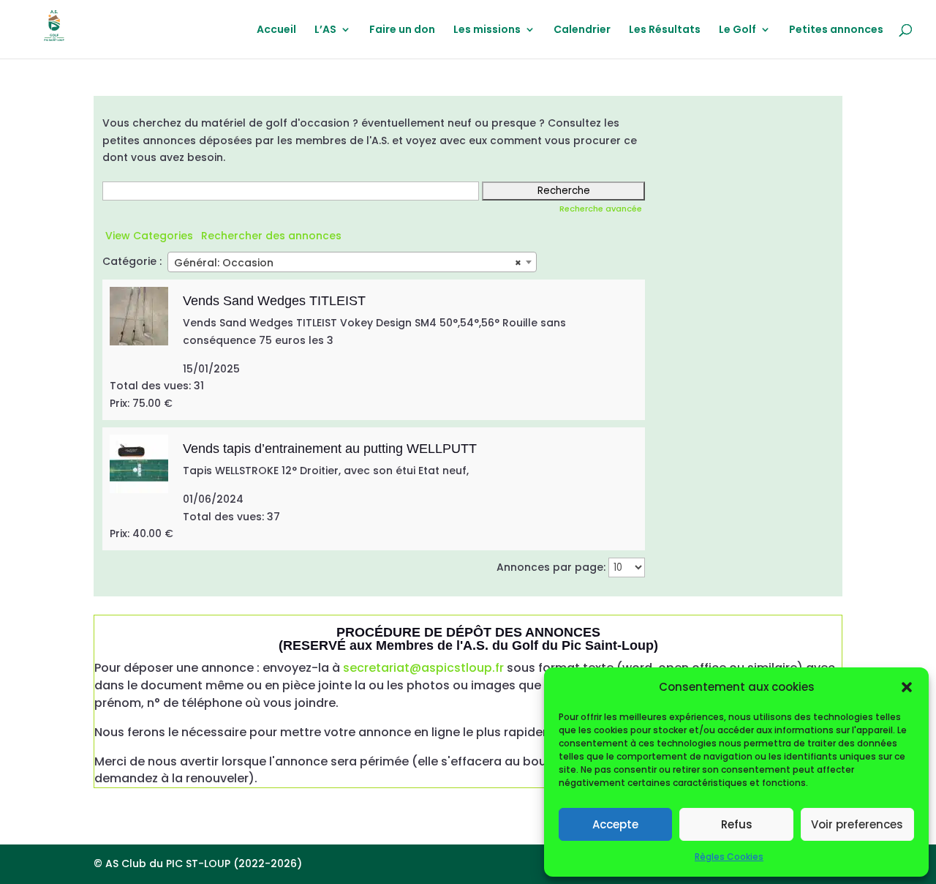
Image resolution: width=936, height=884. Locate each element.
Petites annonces (836, 30)
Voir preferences (857, 824)
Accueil (276, 30)
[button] (906, 687)
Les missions (487, 30)
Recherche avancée (600, 208)
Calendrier (582, 30)
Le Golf (737, 30)
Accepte (615, 824)
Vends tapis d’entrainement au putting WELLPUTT (330, 448)
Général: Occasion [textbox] (347, 262)
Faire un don (402, 30)
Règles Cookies (729, 856)
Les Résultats (665, 30)
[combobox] (352, 262)
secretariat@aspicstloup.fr (423, 667)
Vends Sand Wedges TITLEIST (274, 300)
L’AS (325, 30)
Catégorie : (132, 261)
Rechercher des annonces (271, 235)
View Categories (149, 235)
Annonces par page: (551, 567)
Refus (736, 824)
